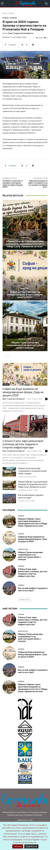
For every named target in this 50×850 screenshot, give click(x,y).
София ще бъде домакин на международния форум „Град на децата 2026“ (25, 295)
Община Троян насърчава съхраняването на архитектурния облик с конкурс (25, 345)
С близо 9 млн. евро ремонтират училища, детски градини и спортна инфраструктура (23, 444)
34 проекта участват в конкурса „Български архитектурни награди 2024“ (13, 184)
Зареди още (24, 599)
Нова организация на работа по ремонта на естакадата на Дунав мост (37, 184)
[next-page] (8, 356)
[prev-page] (4, 356)
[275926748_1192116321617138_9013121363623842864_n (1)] (25, 730)
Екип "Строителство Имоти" (20, 33)
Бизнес (11, 13)
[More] (33, 44)
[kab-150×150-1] (25, 709)
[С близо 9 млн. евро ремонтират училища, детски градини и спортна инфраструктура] (25, 426)
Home (5, 13)
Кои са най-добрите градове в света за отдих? (32, 589)
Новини (13, 18)
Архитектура (24, 339)
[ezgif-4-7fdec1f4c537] (25, 773)
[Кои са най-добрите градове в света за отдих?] (9, 498)
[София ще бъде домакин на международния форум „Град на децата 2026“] (25, 275)
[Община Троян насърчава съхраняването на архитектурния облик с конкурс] (25, 326)
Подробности (31, 846)
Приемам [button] (18, 846)
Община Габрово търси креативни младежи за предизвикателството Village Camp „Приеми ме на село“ (25, 244)
